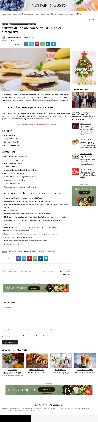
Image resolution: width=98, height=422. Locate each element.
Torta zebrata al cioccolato (37, 372)
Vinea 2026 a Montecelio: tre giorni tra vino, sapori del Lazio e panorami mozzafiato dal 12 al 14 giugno (87, 130)
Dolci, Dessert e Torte (17, 24)
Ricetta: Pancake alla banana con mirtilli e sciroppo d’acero (36, 125)
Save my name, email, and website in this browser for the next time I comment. (29, 336)
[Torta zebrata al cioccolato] (37, 360)
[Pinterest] (37, 44)
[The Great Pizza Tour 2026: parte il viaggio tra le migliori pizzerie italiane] (75, 171)
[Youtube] (96, 19)
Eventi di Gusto (85, 123)
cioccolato (12, 251)
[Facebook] (86, 19)
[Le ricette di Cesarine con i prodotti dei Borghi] (61, 360)
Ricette (5, 24)
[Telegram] (53, 44)
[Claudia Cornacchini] (4, 37)
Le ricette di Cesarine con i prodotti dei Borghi (61, 373)
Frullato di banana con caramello (85, 372)
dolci (20, 251)
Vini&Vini (75, 110)
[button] (95, 14)
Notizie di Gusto (86, 139)
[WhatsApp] (42, 44)
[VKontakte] (93, 19)
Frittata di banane (30, 251)
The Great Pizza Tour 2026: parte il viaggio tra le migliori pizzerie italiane (88, 174)
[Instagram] (90, 19)
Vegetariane (31, 24)
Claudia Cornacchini (14, 37)
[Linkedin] (48, 44)
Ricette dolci (50, 251)
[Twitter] (31, 44)
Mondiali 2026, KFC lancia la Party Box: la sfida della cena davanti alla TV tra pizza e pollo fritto (88, 145)
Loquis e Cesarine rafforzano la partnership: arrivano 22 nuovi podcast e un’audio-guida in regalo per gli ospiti (87, 160)
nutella (41, 251)
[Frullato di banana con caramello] (85, 360)
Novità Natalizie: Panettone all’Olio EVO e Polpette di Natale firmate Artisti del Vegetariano (13, 373)
